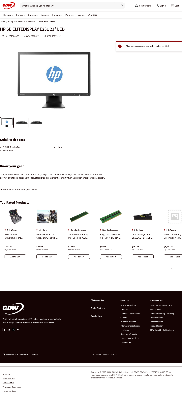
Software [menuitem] (20, 14)
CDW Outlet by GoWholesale (162, 330)
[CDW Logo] (8, 5)
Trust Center (125, 342)
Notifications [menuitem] (145, 5)
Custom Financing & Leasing (162, 313)
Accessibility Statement (130, 313)
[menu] (143, 5)
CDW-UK (114, 354)
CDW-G (98, 354)
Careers (123, 317)
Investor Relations (128, 321)
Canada (106, 354)
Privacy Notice (9, 378)
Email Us (35, 354)
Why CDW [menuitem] (92, 14)
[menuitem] (136, 5)
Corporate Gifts (156, 321)
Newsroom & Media (128, 334)
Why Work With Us (128, 305)
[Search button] (122, 5)
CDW (92, 354)
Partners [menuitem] (69, 14)
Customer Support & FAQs (161, 305)
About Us (124, 309)
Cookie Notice (8, 382)
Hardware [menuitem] (8, 14)
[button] (175, 5)
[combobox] (68, 5)
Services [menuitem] (45, 14)
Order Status (97, 308)
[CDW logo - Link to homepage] (8, 5)
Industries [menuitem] (57, 14)
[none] (8, 14)
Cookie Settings (9, 391)
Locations (124, 330)
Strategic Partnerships (129, 338)
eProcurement (156, 309)
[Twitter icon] (13, 330)
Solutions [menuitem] (33, 14)
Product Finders (157, 326)
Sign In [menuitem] (163, 5)
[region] (91, 239)
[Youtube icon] (18, 330)
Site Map (6, 374)
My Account (96, 300)
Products (95, 316)
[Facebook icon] (4, 330)
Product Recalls (156, 317)
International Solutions (130, 326)
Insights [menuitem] (80, 14)
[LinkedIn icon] (9, 330)
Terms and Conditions (12, 387)
